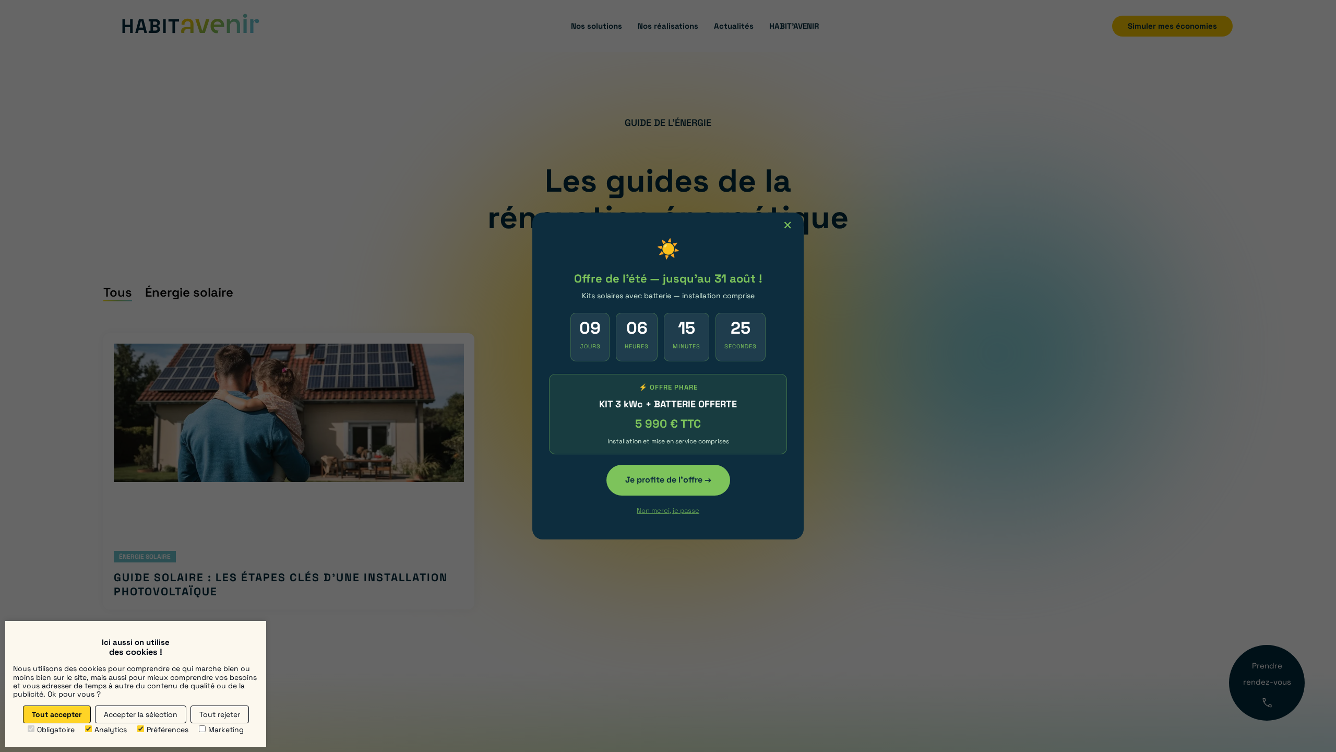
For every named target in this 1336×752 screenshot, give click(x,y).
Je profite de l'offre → (668, 479)
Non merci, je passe (668, 510)
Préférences (167, 729)
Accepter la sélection (140, 714)
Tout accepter (57, 714)
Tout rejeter (219, 714)
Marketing (226, 729)
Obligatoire (56, 729)
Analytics (110, 729)
